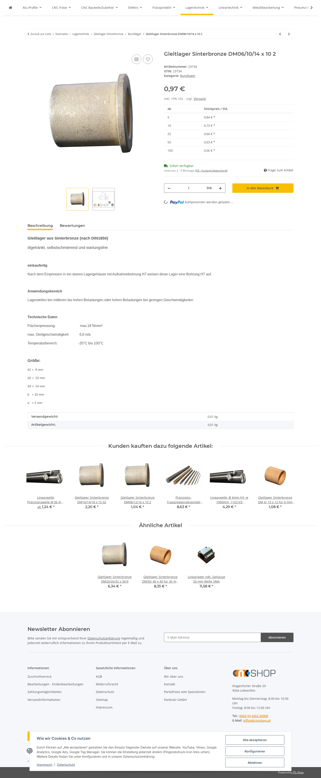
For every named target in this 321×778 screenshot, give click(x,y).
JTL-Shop (298, 772)
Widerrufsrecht (107, 684)
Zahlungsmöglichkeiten (45, 692)
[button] (309, 7)
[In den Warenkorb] (31, 48)
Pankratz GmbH (175, 700)
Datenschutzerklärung (104, 638)
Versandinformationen (44, 700)
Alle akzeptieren (255, 740)
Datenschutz (66, 764)
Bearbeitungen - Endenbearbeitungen (55, 684)
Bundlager (187, 76)
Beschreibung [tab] (40, 226)
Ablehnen (255, 762)
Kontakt (169, 684)
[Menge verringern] (169, 188)
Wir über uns (173, 676)
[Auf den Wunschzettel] (148, 59)
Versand (200, 99)
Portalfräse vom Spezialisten (184, 692)
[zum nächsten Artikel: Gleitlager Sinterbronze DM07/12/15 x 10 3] (289, 34)
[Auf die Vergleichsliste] (136, 59)
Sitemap (102, 700)
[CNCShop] (10, 7)
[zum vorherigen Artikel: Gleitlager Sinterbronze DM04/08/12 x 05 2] (280, 34)
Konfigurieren (255, 751)
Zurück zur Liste (41, 34)
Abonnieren (277, 637)
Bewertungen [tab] (72, 226)
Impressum (44, 764)
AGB (99, 676)
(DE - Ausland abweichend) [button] (211, 170)
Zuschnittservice (40, 676)
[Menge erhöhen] (220, 188)
